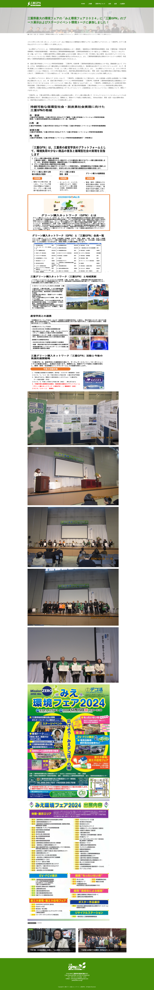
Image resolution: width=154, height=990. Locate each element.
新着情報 (39, 923)
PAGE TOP (148, 958)
